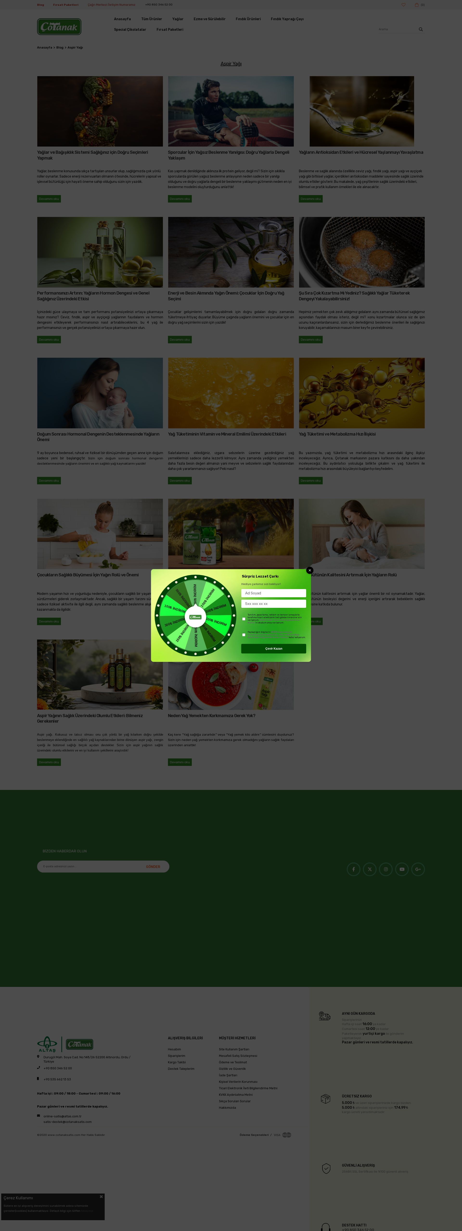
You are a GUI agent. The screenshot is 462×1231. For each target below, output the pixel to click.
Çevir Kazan (273, 648)
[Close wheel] (310, 570)
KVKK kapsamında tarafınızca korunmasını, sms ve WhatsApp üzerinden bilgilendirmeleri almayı (273, 635)
